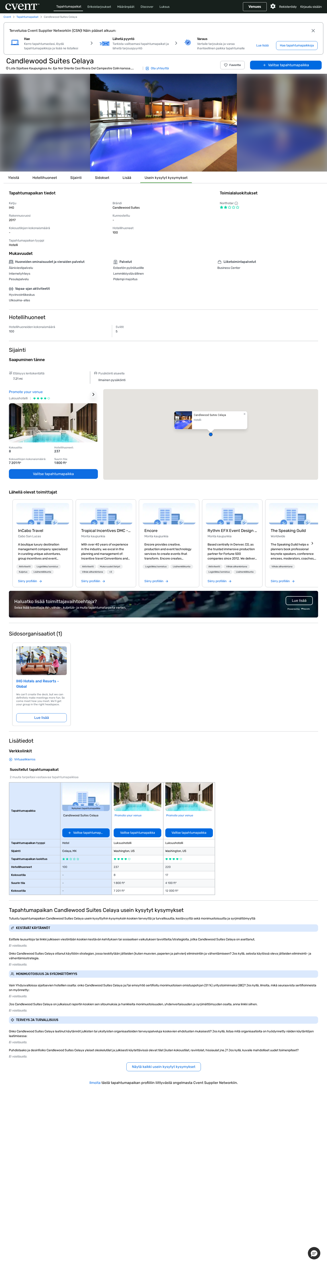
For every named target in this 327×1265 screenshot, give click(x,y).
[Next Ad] (93, 394)
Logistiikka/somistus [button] (47, 566)
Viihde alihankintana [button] (92, 572)
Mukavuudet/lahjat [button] (110, 566)
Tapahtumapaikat (68, 6)
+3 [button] (110, 572)
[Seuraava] (312, 543)
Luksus (164, 7)
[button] (163, 123)
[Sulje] (313, 30)
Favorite (235, 65)
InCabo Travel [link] (30, 530)
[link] (42, 513)
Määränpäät (125, 7)
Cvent (7, 16)
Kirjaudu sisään (311, 7)
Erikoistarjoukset (99, 7)
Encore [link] (150, 530)
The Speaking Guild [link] (288, 530)
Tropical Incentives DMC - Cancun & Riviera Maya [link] (106, 530)
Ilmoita (95, 1083)
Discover (147, 7)
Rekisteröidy (288, 7)
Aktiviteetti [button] (24, 566)
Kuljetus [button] (23, 572)
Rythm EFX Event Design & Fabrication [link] (232, 530)
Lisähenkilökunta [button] (42, 572)
